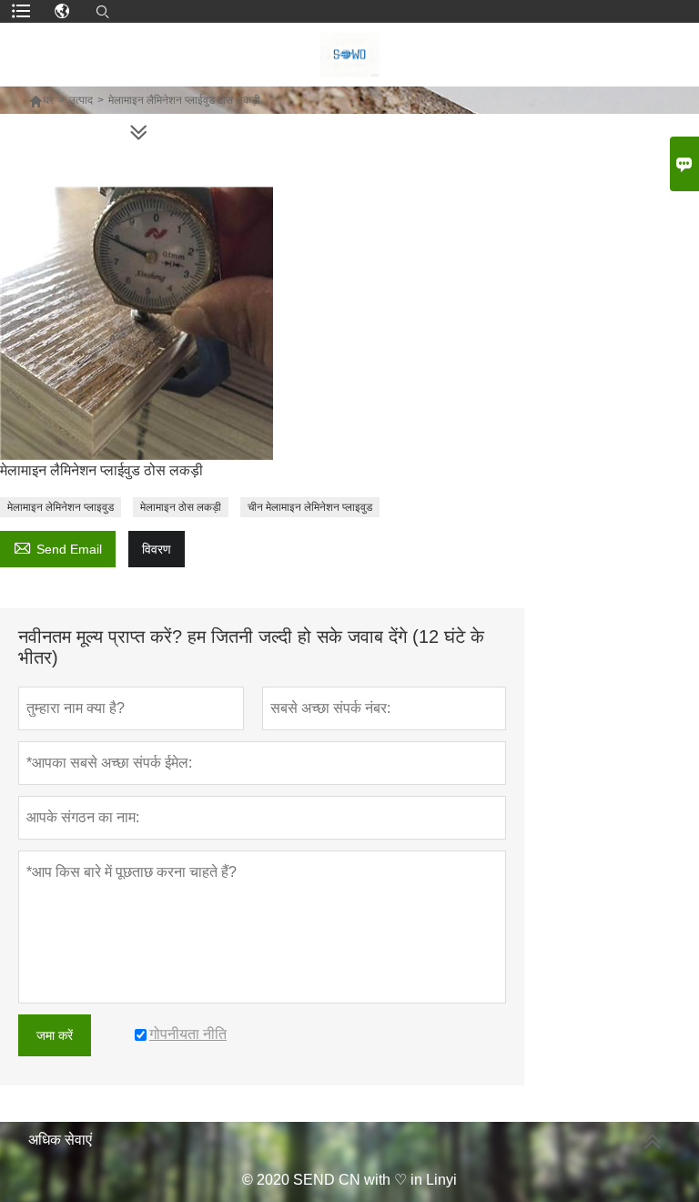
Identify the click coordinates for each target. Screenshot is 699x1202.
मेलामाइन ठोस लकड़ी (180, 507)
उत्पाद (81, 100)
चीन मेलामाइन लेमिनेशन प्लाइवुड (310, 507)
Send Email (58, 546)
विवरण (156, 549)
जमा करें (54, 1035)
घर (48, 100)
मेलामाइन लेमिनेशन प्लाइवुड (60, 507)
